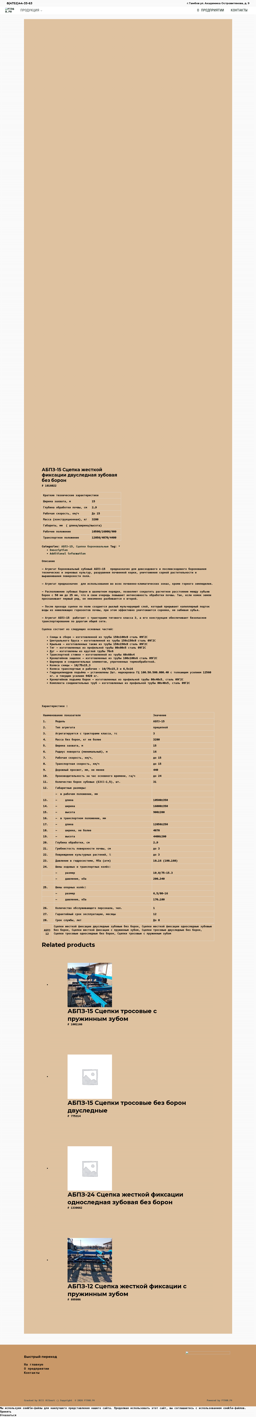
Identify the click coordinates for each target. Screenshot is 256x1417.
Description (59, 550)
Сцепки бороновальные (92, 546)
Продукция (29, 10)
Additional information (68, 553)
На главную (33, 1364)
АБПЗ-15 (67, 546)
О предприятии (210, 10)
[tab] (132, 550)
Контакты (239, 10)
